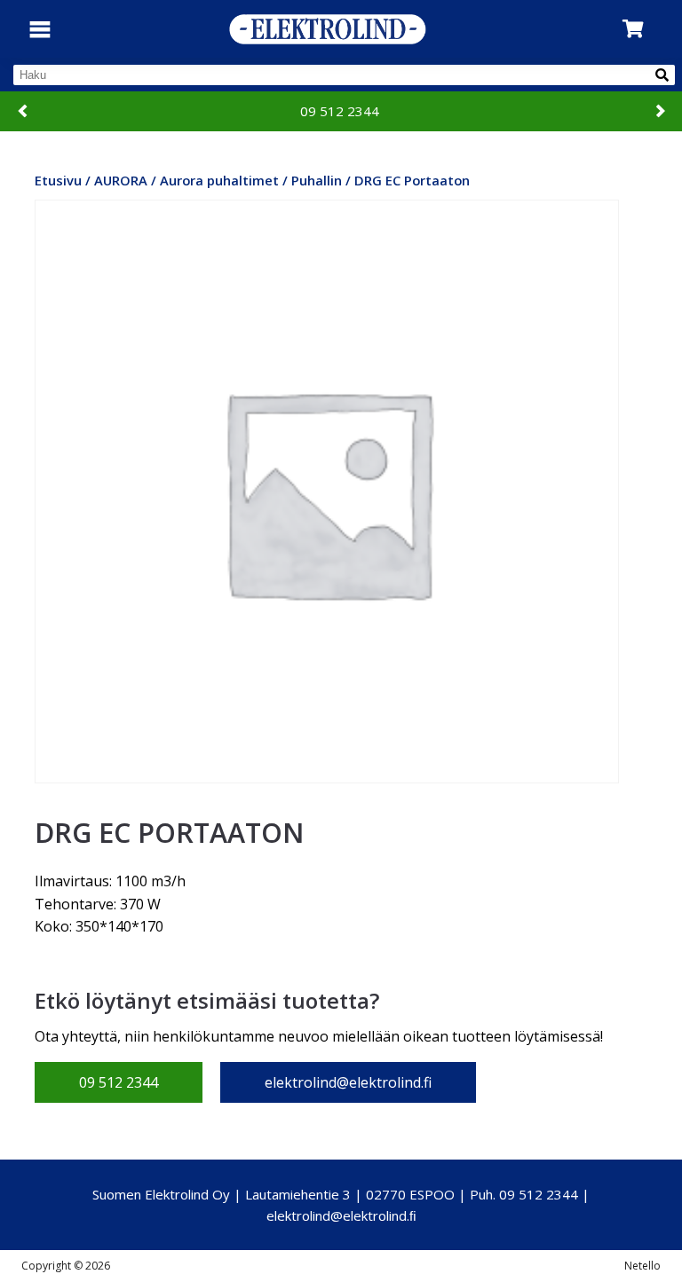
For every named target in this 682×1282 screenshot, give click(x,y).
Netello (642, 1265)
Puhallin (316, 180)
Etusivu (58, 180)
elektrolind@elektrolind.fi (348, 1082)
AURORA (120, 180)
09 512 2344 (339, 111)
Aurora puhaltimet (219, 180)
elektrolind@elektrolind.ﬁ (341, 1215)
